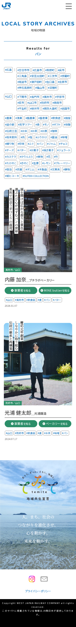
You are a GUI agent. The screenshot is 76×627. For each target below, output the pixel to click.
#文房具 (55, 169)
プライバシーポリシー (38, 591)
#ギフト (56, 124)
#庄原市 (62, 82)
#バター (21, 150)
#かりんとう (26, 156)
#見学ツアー (25, 124)
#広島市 (37, 70)
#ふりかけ (41, 137)
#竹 (56, 156)
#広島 (8, 70)
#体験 (67, 124)
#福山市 (40, 88)
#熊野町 (50, 70)
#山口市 (32, 103)
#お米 (24, 131)
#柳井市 (34, 108)
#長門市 (34, 97)
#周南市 (57, 103)
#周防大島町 (50, 108)
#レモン (46, 163)
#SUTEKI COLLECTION (36, 176)
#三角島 (22, 76)
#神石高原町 (24, 88)
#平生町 (22, 108)
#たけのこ (10, 163)
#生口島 (50, 82)
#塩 (30, 137)
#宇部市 (59, 97)
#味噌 (64, 137)
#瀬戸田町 (36, 82)
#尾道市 (22, 82)
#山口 (8, 96)
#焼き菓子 (48, 150)
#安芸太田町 (37, 76)
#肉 (23, 137)
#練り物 (9, 144)
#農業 (8, 118)
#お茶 (34, 131)
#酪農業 (30, 118)
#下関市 (22, 97)
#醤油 (53, 137)
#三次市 (52, 76)
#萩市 (20, 103)
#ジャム (51, 144)
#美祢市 (47, 97)
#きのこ (24, 163)
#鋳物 (66, 169)
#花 (48, 156)
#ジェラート (63, 150)
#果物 (39, 156)
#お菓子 (34, 150)
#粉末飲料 (11, 137)
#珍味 (21, 144)
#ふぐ (31, 144)
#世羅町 (65, 76)
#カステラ (10, 156)
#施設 (67, 118)
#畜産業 (43, 118)
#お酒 (44, 131)
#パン (40, 144)
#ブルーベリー (62, 163)
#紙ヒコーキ (12, 176)
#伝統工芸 (11, 131)
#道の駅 (9, 124)
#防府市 (44, 103)
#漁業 (18, 118)
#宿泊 (8, 169)
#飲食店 (55, 118)
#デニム (30, 169)
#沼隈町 (52, 88)
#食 (37, 124)
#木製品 (42, 169)
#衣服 (18, 169)
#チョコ (63, 144)
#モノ (46, 124)
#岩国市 (65, 108)
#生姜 (35, 163)
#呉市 (61, 70)
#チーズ (9, 150)
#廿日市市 (23, 70)
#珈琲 (53, 131)
